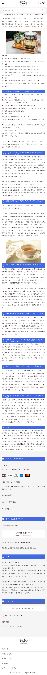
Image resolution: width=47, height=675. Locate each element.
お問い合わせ (7, 654)
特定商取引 (6, 663)
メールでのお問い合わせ (23, 608)
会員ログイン (7, 658)
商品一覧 (5, 649)
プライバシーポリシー (10, 668)
